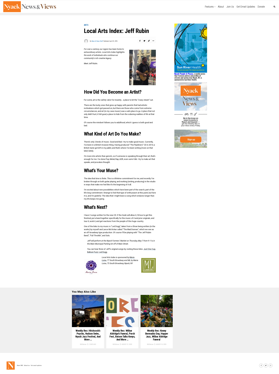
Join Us (230, 6)
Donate (261, 6)
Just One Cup (149, 249)
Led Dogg (103, 252)
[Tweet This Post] (144, 41)
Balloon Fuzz (92, 252)
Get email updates (245, 6)
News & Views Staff (97, 41)
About (221, 6)
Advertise (27, 365)
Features (209, 6)
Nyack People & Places (183, 73)
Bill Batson (83, 344)
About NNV (20, 365)
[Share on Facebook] (140, 41)
